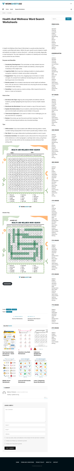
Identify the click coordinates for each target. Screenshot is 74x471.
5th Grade (55, 240)
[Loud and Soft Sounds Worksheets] (25, 368)
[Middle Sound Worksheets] (9, 368)
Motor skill (54, 74)
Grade (11, 9)
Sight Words (55, 82)
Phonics (53, 39)
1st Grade (9, 309)
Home (7, 9)
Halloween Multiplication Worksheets (37, 353)
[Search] (71, 9)
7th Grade (55, 305)
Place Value (54, 185)
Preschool (55, 24)
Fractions (54, 173)
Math (53, 38)
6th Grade (55, 274)
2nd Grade (14, 309)
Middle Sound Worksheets (6, 381)
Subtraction (54, 88)
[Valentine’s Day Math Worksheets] (25, 339)
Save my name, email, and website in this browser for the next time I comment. (25, 437)
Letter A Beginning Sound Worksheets (39, 381)
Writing (53, 48)
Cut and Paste (55, 64)
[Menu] (3, 9)
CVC (53, 65)
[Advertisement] (25, 35)
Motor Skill (54, 219)
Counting (54, 32)
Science (53, 44)
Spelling (54, 47)
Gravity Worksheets (17, 318)
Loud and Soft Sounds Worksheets (24, 381)
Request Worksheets (20, 9)
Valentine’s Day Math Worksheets (24, 352)
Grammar (54, 35)
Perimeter (54, 182)
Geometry (54, 68)
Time (53, 123)
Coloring (54, 30)
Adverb (53, 168)
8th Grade (55, 328)
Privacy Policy (40, 462)
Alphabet (54, 29)
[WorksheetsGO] (12, 3)
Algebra (54, 245)
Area (53, 170)
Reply (45, 397)
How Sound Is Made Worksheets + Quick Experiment (8, 353)
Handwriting (55, 36)
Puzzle (53, 41)
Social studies (55, 231)
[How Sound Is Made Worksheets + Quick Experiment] (9, 339)
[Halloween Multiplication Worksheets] (41, 339)
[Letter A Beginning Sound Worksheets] (41, 368)
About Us (48, 462)
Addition (54, 58)
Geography (54, 139)
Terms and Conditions (27, 462)
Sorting (53, 85)
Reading (54, 42)
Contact (55, 462)
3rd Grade (55, 162)
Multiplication (55, 180)
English (53, 33)
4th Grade (55, 200)
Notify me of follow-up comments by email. (16, 440)
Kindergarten (56, 53)
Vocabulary (9, 311)
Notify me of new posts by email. (14, 443)
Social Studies (55, 45)
